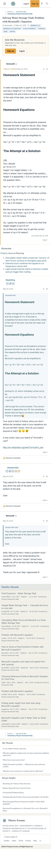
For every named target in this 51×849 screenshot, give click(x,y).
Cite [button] (44, 240)
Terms (21, 841)
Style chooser (10, 837)
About (14, 841)
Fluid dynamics (29, 28)
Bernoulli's (35, 25)
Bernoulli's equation (12, 28)
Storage (41, 28)
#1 (47, 69)
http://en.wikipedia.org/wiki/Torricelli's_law (23, 447)
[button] (43, 69)
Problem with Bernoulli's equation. (17, 691)
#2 (47, 289)
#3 (47, 476)
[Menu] (5, 3)
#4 (47, 521)
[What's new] (41, 3)
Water (12, 31)
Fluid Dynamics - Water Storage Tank (18, 593)
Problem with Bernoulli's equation (17, 635)
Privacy (28, 841)
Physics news (7, 253)
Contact (6, 841)
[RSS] (40, 841)
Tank (5, 31)
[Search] (46, 3)
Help (35, 841)
